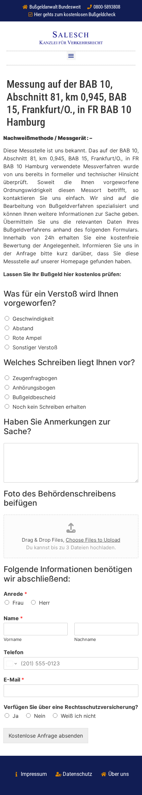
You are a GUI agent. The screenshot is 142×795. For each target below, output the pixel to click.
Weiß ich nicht (78, 716)
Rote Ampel (27, 337)
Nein (39, 716)
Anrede (15, 593)
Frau (18, 602)
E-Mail (14, 679)
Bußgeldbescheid (34, 397)
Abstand (23, 328)
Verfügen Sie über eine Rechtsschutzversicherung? (71, 707)
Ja (15, 716)
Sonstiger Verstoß (35, 347)
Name (13, 618)
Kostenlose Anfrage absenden (46, 735)
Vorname (13, 639)
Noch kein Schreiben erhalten (49, 406)
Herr (44, 602)
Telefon (13, 652)
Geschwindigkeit (33, 318)
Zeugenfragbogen (35, 378)
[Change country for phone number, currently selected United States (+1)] (11, 663)
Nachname (85, 639)
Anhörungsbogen (34, 387)
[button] (71, 55)
